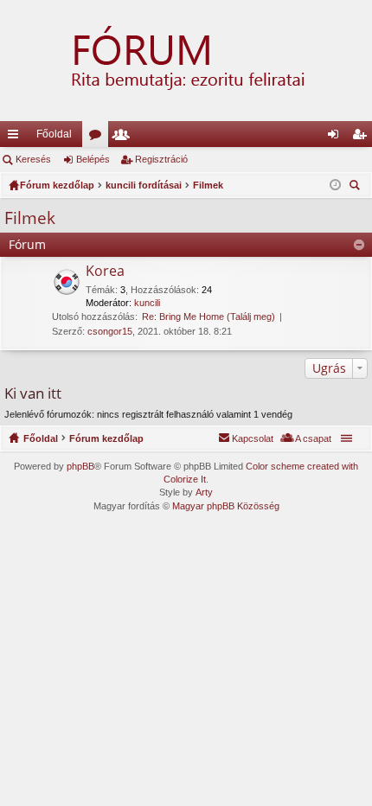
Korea (105, 271)
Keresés (33, 159)
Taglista (124, 137)
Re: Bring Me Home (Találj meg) (208, 316)
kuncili (147, 302)
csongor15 (109, 331)
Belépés (93, 159)
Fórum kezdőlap (106, 438)
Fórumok (98, 137)
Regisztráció (161, 159)
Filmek (29, 218)
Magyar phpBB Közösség (225, 506)
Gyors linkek (16, 137)
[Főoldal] (186, 60)
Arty (204, 492)
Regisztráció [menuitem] (362, 137)
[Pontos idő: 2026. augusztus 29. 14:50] (335, 185)
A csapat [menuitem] (313, 438)
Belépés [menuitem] (336, 137)
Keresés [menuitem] (356, 187)
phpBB (80, 466)
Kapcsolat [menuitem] (252, 438)
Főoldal (54, 134)
